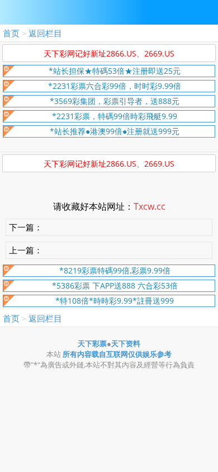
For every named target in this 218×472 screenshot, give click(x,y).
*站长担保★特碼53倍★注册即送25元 (115, 70)
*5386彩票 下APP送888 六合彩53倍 (115, 285)
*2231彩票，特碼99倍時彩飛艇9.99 (114, 116)
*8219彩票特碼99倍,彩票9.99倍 (114, 270)
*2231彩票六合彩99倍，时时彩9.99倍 (114, 86)
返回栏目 (45, 33)
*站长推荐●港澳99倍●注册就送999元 (114, 131)
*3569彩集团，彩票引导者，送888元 (114, 101)
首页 (11, 33)
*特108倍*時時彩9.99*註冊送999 (114, 300)
